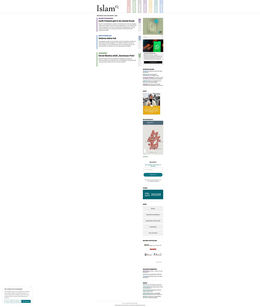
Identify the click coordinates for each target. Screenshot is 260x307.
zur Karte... (145, 156)
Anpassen (8, 301)
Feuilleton (145, 6)
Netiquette (133, 305)
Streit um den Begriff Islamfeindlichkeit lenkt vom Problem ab (152, 294)
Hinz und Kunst (153, 233)
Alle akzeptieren (26, 301)
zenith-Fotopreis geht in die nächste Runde (116, 21)
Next (160, 253)
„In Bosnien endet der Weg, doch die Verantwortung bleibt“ (152, 297)
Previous (145, 253)
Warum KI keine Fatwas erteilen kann (152, 290)
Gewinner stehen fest (107, 38)
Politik (129, 6)
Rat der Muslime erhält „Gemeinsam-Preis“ (117, 55)
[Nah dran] (31, 287)
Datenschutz (143, 305)
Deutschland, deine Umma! (153, 220)
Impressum (120, 305)
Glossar (153, 208)
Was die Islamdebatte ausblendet (152, 274)
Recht (150, 6)
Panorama (161, 6)
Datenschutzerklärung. (154, 181)
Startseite (140, 6)
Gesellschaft (134, 6)
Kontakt (116, 305)
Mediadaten (138, 305)
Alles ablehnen (16, 301)
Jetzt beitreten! (153, 62)
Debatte (156, 6)
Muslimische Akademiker (153, 214)
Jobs (130, 305)
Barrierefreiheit (125, 305)
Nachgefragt (153, 227)
